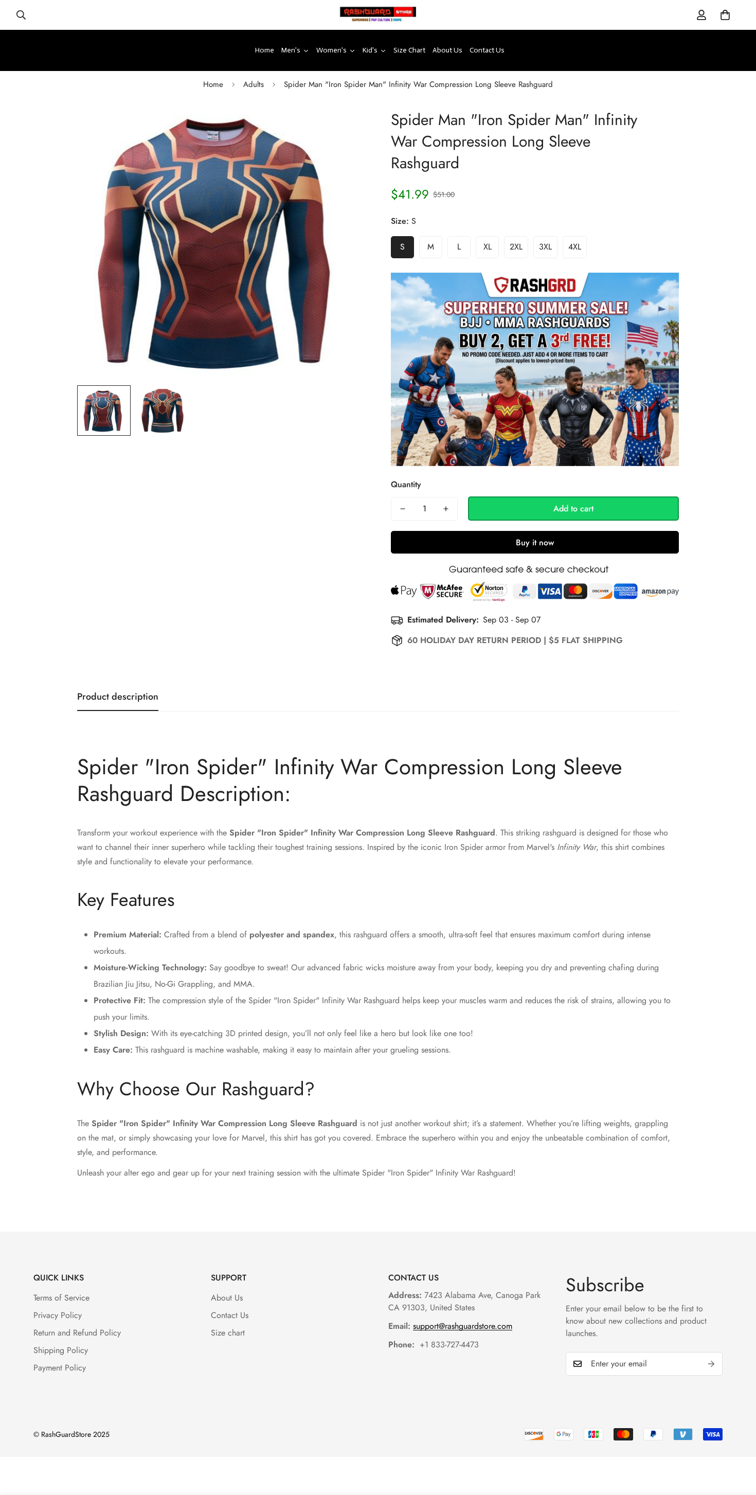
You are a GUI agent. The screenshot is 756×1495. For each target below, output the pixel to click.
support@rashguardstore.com (462, 1326)
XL (487, 247)
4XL (574, 247)
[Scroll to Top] (736, 1439)
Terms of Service (61, 1298)
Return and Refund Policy (77, 1333)
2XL (516, 247)
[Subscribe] (711, 1364)
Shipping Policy (60, 1350)
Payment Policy (59, 1368)
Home (213, 84)
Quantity (406, 484)
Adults (253, 84)
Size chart (228, 1333)
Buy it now (535, 542)
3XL (545, 247)
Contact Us (229, 1315)
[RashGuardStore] (378, 15)
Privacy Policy (57, 1315)
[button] (725, 15)
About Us (227, 1298)
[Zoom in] (343, 128)
